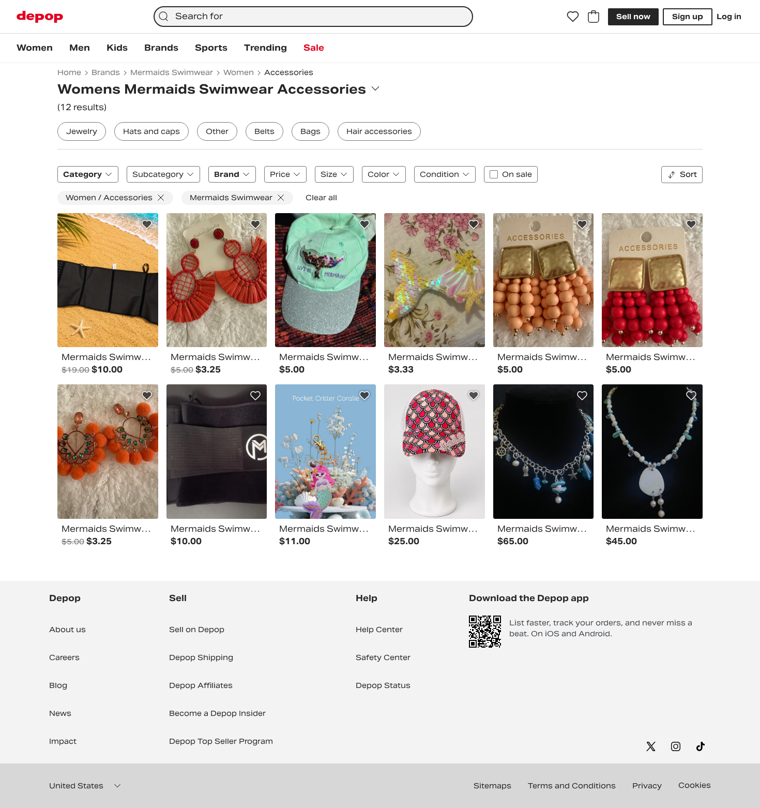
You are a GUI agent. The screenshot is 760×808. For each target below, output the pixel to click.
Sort (688, 174)
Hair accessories (379, 131)
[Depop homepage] (40, 17)
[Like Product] (147, 224)
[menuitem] (34, 48)
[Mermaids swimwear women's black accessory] (216, 451)
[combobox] (313, 16)
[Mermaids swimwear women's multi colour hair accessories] (434, 280)
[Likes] (573, 16)
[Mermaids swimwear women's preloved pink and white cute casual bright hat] (434, 451)
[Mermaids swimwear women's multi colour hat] (325, 280)
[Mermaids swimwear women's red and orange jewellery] (216, 280)
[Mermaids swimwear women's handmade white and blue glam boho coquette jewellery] (652, 451)
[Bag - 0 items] (593, 16)
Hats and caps (151, 131)
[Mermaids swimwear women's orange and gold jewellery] (543, 280)
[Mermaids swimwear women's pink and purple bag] (325, 451)
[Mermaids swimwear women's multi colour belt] (107, 280)
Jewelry (81, 131)
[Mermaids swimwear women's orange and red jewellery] (107, 451)
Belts (264, 131)
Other (217, 131)
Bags (310, 131)
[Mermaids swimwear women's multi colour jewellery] (652, 280)
